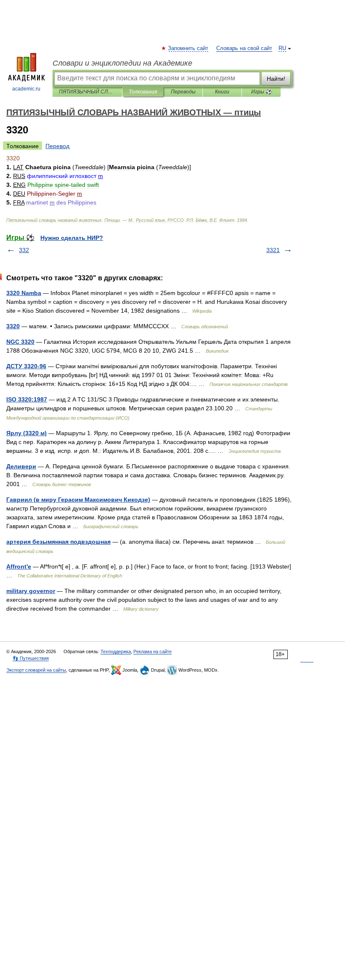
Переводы (183, 92)
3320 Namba (23, 293)
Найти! (276, 78)
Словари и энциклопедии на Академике (122, 63)
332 (24, 250)
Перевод (57, 146)
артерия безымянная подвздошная (58, 541)
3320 (13, 326)
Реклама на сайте (152, 651)
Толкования (143, 92)
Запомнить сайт (188, 48)
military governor (30, 591)
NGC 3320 (20, 341)
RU (282, 48)
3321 (273, 250)
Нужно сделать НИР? (71, 237)
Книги (222, 92)
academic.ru (26, 89)
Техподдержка (116, 651)
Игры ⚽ (261, 92)
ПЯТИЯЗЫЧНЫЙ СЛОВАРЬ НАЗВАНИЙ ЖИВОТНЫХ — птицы (87, 92)
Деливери (21, 466)
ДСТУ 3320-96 (26, 366)
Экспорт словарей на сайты (36, 670)
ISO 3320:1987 (26, 399)
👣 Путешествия (31, 658)
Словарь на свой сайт (244, 48)
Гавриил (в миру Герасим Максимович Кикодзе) (78, 499)
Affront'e (18, 566)
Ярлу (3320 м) (26, 433)
